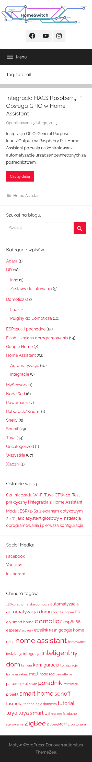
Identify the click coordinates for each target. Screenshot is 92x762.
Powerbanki (17, 402)
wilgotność (58, 713)
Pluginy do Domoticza (31, 318)
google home (71, 630)
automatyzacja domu (29, 611)
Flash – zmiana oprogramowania (37, 338)
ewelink (41, 630)
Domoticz (15, 299)
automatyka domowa (33, 604)
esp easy (27, 630)
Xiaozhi (12, 464)
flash (53, 630)
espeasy (13, 630)
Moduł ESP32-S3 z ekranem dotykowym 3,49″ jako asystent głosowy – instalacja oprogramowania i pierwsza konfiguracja (44, 518)
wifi (47, 714)
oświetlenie (64, 674)
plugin (33, 683)
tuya (11, 713)
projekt (12, 694)
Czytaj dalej (20, 176)
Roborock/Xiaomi (23, 411)
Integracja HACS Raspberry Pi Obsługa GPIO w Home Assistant (44, 105)
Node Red (15, 393)
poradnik (50, 682)
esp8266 (71, 621)
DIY (9, 269)
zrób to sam (77, 724)
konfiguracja (46, 665)
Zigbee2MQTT (57, 724)
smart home (36, 693)
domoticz (48, 621)
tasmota (14, 703)
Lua (13, 309)
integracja (31, 653)
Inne (14, 280)
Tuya (11, 437)
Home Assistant (27, 195)
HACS (10, 642)
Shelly (12, 420)
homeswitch (77, 642)
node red (47, 674)
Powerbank (70, 683)
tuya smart (31, 713)
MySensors (16, 385)
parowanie (15, 684)
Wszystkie (15, 455)
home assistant (41, 640)
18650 (11, 604)
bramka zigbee (63, 612)
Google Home (19, 346)
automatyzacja (64, 604)
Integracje (19, 374)
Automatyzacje (24, 365)
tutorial (66, 703)
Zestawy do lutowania (31, 288)
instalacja (14, 653)
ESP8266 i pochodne (25, 329)
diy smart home (20, 622)
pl (26, 683)
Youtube (14, 565)
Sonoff (12, 428)
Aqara (12, 261)
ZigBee (35, 723)
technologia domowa (40, 704)
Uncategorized (20, 446)
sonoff (62, 693)
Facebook (15, 556)
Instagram (15, 574)
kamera (26, 665)
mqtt (34, 673)
